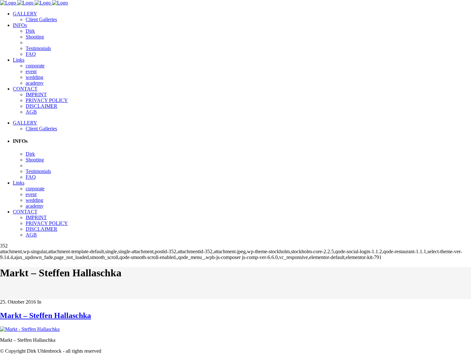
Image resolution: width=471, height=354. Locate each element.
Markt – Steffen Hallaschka (45, 315)
